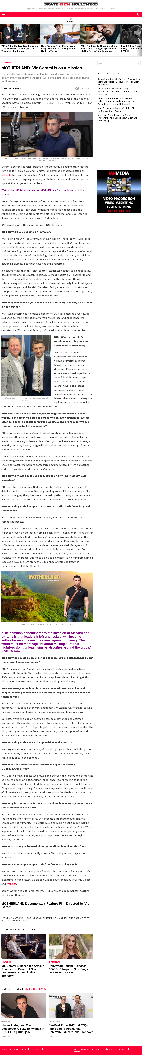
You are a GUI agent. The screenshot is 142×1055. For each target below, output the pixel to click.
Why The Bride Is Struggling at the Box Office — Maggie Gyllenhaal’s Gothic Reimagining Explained (99, 48)
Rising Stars (109, 1049)
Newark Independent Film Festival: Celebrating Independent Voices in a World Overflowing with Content (115, 101)
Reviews (120, 1049)
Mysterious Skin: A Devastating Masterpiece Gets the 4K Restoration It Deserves (117, 92)
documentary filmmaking (41, 918)
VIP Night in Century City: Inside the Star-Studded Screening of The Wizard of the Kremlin (19, 48)
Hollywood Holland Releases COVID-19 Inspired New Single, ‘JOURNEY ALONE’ (69, 969)
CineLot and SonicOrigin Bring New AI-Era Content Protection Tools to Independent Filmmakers (118, 82)
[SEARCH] (139, 14)
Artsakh (6, 174)
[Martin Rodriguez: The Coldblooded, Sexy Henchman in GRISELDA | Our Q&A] (23, 1005)
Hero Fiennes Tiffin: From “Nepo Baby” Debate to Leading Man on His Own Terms (58, 48)
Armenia (7, 918)
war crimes (23, 921)
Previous (1, 40)
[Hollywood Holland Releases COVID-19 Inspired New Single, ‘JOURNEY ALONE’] (71, 946)
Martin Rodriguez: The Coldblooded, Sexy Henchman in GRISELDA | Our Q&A (22, 1029)
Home (75, 1049)
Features (6, 962)
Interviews (54, 962)
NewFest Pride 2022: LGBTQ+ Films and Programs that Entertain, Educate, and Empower (71, 1029)
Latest (71, 22)
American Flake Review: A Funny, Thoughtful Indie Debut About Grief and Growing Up (117, 118)
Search (138, 64)
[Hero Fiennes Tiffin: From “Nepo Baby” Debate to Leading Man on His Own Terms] (60, 34)
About (129, 1049)
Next (140, 40)
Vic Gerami (9, 921)
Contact (76, 1052)
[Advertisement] (119, 145)
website (11, 883)
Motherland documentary (74, 918)
